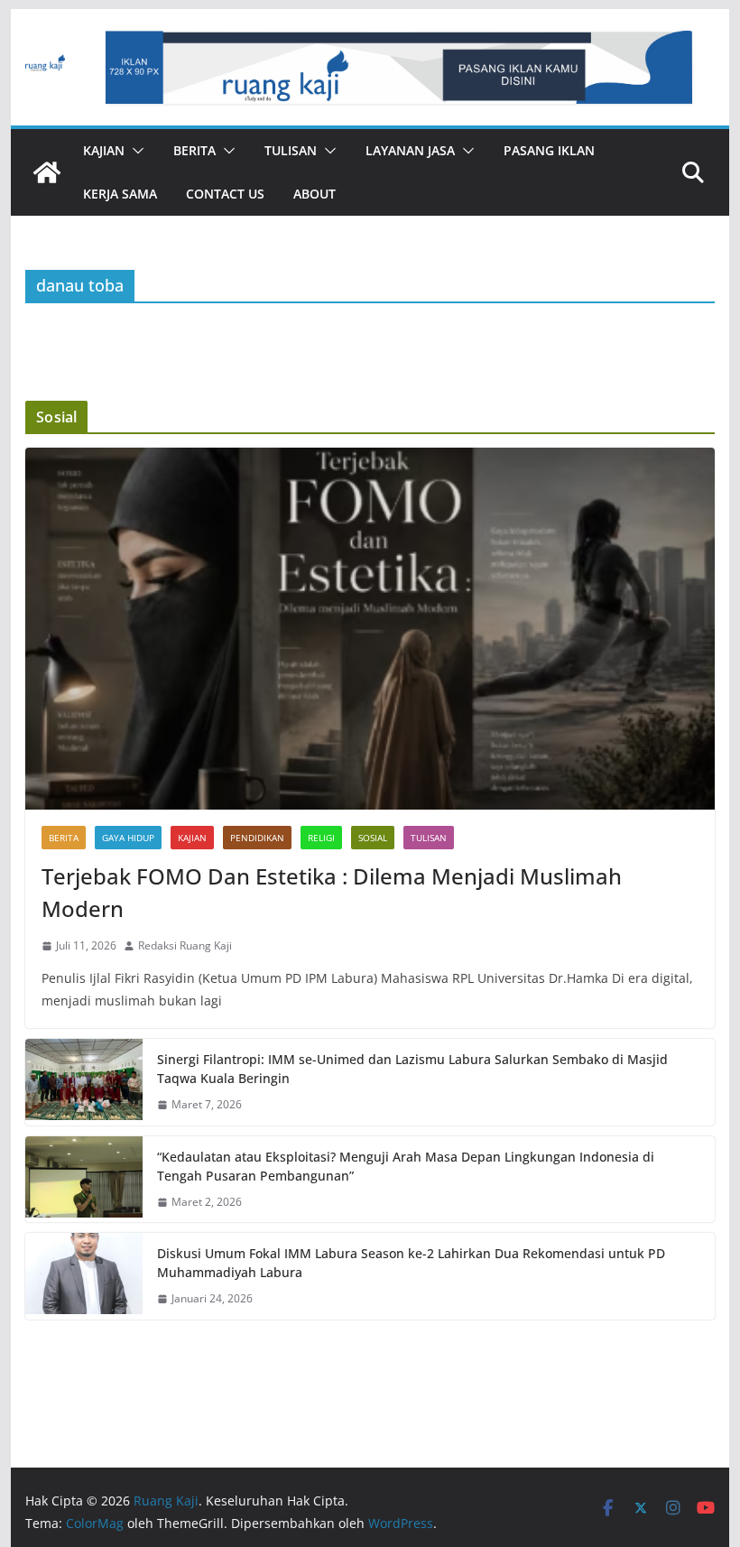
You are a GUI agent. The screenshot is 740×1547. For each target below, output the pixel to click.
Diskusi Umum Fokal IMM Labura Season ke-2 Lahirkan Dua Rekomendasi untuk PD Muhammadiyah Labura (411, 1263)
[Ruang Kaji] (47, 172)
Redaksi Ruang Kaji (185, 945)
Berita (194, 150)
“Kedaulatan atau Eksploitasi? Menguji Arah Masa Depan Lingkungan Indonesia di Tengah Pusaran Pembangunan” (405, 1166)
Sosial (372, 837)
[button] (134, 150)
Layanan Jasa (410, 150)
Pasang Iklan (549, 150)
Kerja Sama (120, 193)
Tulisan (290, 150)
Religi (321, 837)
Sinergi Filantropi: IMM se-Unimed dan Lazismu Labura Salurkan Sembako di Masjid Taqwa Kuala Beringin (412, 1069)
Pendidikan (257, 837)
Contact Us (225, 193)
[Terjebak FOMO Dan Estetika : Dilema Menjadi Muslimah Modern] (369, 629)
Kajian (104, 150)
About (314, 193)
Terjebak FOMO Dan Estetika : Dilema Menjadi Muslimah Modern (332, 892)
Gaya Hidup (128, 837)
